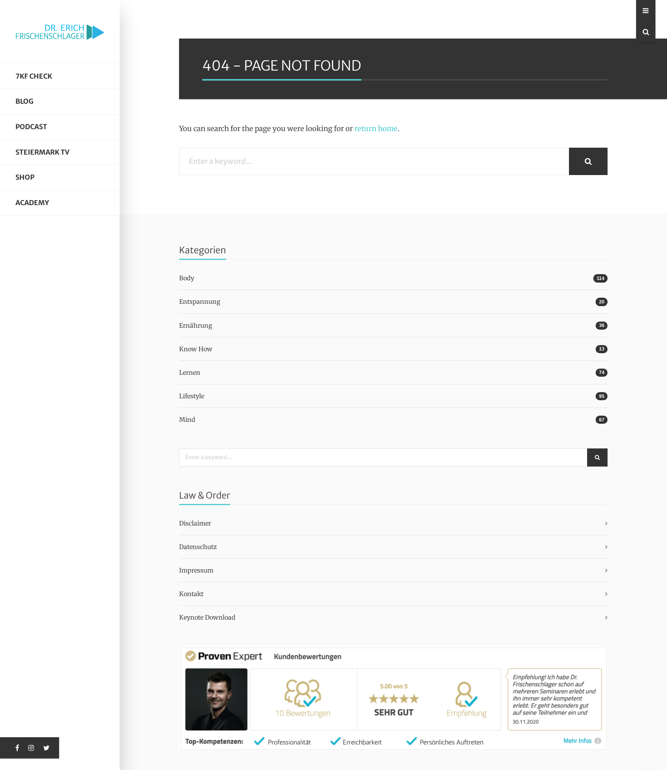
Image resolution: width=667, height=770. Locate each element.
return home (376, 128)
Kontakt (191, 594)
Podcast (31, 127)
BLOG (24, 101)
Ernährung (195, 325)
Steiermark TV (42, 152)
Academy (32, 203)
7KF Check (33, 76)
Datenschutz (198, 547)
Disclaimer (195, 523)
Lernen (189, 372)
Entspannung (199, 301)
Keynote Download (207, 617)
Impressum (196, 570)
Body (186, 278)
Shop (24, 177)
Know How (195, 349)
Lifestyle (191, 396)
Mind (187, 419)
